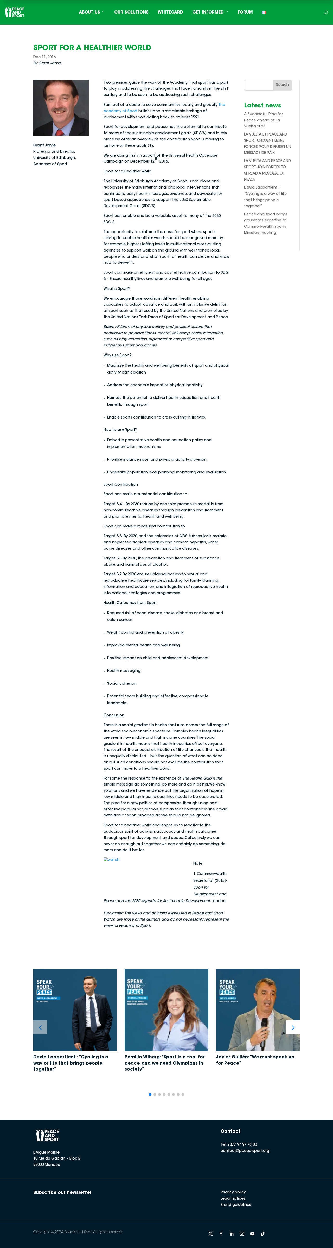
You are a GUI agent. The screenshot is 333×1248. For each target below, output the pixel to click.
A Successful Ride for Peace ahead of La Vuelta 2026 (263, 121)
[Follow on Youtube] (252, 1234)
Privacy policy (233, 1192)
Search (282, 85)
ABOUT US (89, 12)
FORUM (245, 12)
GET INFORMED (208, 12)
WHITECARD (170, 12)
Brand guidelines (236, 1205)
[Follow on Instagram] (242, 1234)
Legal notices (233, 1199)
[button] (293, 1027)
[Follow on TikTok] (263, 1234)
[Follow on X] (211, 1234)
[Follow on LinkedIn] (231, 1234)
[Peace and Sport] (14, 12)
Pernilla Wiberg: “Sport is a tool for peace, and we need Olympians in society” (165, 1063)
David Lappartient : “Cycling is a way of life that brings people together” (70, 1063)
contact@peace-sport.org (245, 1151)
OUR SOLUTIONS (131, 12)
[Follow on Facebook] (221, 1234)
